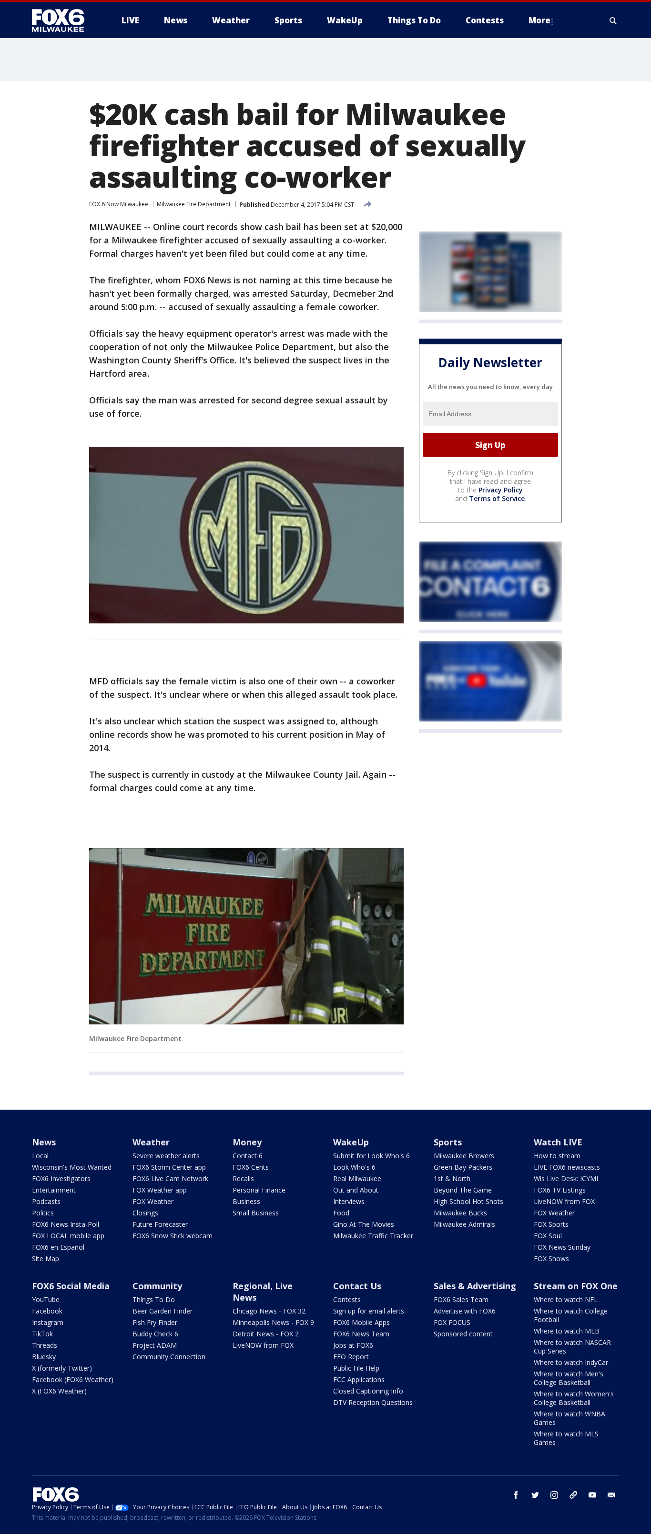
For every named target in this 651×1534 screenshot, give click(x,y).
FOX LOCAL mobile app (68, 1235)
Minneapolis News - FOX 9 (273, 1322)
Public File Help (356, 1368)
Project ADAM (154, 1345)
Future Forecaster (160, 1224)
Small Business (256, 1212)
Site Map (45, 1258)
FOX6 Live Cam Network (170, 1178)
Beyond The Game (463, 1189)
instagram (554, 1495)
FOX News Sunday (562, 1247)
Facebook (47, 1310)
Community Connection (168, 1356)
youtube (592, 1495)
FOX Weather (152, 1201)
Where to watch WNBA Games (569, 1418)
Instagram (47, 1322)
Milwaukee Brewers (464, 1155)
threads (573, 1495)
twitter (535, 1495)
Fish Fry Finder (154, 1322)
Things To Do (153, 1299)
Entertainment (54, 1189)
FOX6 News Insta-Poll (65, 1224)
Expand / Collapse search (613, 20)
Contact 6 (248, 1155)
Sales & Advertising (475, 1286)
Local (40, 1155)
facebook (516, 1495)
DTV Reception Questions (373, 1402)
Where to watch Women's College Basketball (574, 1398)
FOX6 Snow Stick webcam (172, 1235)
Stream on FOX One (576, 1286)
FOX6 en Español (58, 1247)
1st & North (452, 1178)
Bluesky (44, 1356)
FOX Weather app (159, 1189)
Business (246, 1201)
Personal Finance (259, 1189)
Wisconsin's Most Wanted (72, 1167)
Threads (44, 1345)
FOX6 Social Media (71, 1286)
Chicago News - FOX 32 (269, 1310)
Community (157, 1286)
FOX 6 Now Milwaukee (118, 204)
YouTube (46, 1299)
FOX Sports (551, 1224)
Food (341, 1212)
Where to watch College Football (571, 1315)
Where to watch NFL (566, 1299)
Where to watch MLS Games (566, 1438)
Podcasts (46, 1201)
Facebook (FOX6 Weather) (72, 1379)
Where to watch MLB (567, 1330)
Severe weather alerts (166, 1155)
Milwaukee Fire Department (194, 204)
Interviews (349, 1201)
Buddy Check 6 (155, 1333)
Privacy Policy (500, 489)
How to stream (557, 1155)
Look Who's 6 (354, 1167)
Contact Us (357, 1286)
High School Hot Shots (468, 1201)
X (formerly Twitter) (62, 1368)
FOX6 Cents (251, 1167)
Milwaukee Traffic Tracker (373, 1235)
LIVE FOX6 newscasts (567, 1167)
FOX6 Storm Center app (169, 1167)
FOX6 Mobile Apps (361, 1322)
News (44, 1142)
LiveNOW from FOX (564, 1201)
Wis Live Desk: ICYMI (566, 1178)
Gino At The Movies (363, 1224)
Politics (43, 1212)
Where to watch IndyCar (571, 1362)
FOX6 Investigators (61, 1178)
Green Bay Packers (463, 1167)
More (539, 20)
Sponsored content (463, 1333)
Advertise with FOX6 (465, 1310)
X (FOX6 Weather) (59, 1390)
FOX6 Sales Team (461, 1299)
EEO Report (351, 1356)
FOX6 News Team (361, 1333)
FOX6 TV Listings (560, 1189)
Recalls (243, 1178)
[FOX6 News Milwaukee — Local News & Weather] (63, 20)
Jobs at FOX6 (353, 1345)
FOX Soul (548, 1235)
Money (247, 1142)
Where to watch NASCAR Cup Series (572, 1346)
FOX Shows (551, 1258)
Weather (151, 1142)
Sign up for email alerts (368, 1310)
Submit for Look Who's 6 (371, 1155)
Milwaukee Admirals (464, 1224)
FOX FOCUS (452, 1322)
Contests (347, 1299)
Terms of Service (497, 498)
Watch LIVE (558, 1142)
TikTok (42, 1333)
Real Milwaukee (357, 1178)
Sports (448, 1142)
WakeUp (351, 1142)
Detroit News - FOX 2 (266, 1333)
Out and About (355, 1189)
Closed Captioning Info (368, 1390)
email (611, 1495)
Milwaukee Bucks (460, 1212)
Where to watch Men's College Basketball (568, 1378)
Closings (145, 1212)
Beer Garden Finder (162, 1310)
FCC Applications (359, 1379)
